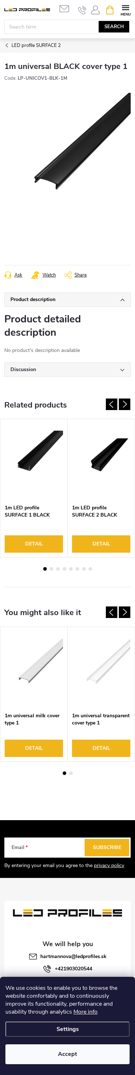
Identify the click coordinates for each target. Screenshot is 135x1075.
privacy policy (109, 865)
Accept (67, 1054)
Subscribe (107, 847)
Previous (111, 404)
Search (114, 26)
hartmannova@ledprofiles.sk (73, 956)
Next (124, 404)
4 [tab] (64, 569)
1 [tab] (45, 569)
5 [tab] (71, 569)
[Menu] (125, 9)
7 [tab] (84, 569)
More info (85, 1012)
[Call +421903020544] (82, 10)
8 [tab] (90, 569)
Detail (34, 543)
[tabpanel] (34, 488)
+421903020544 (73, 968)
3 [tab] (58, 569)
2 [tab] (51, 569)
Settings (68, 1029)
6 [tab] (77, 569)
